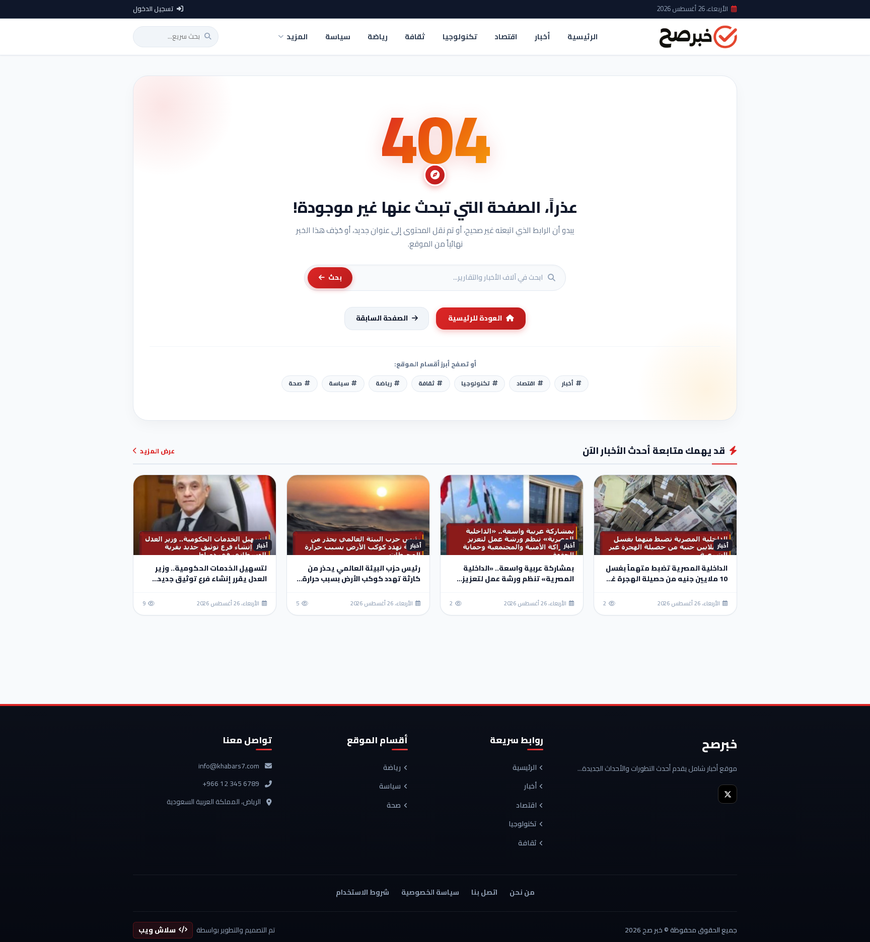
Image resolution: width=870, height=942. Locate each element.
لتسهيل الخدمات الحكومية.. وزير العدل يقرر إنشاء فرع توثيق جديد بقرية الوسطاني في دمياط (211, 579)
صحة (394, 806)
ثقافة (527, 843)
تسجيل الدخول (153, 9)
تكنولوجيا (523, 824)
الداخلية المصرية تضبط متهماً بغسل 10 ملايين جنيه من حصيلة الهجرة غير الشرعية (667, 579)
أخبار (530, 786)
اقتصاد (526, 806)
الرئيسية (525, 768)
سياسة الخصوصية (430, 892)
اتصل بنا (484, 892)
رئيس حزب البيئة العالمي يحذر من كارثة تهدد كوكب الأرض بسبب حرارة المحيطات (361, 579)
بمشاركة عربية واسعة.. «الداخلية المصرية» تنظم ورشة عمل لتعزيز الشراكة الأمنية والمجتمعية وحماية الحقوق (513, 584)
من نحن (522, 892)
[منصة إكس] (727, 794)
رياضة (392, 768)
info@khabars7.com (228, 766)
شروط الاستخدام (362, 892)
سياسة (390, 786)
